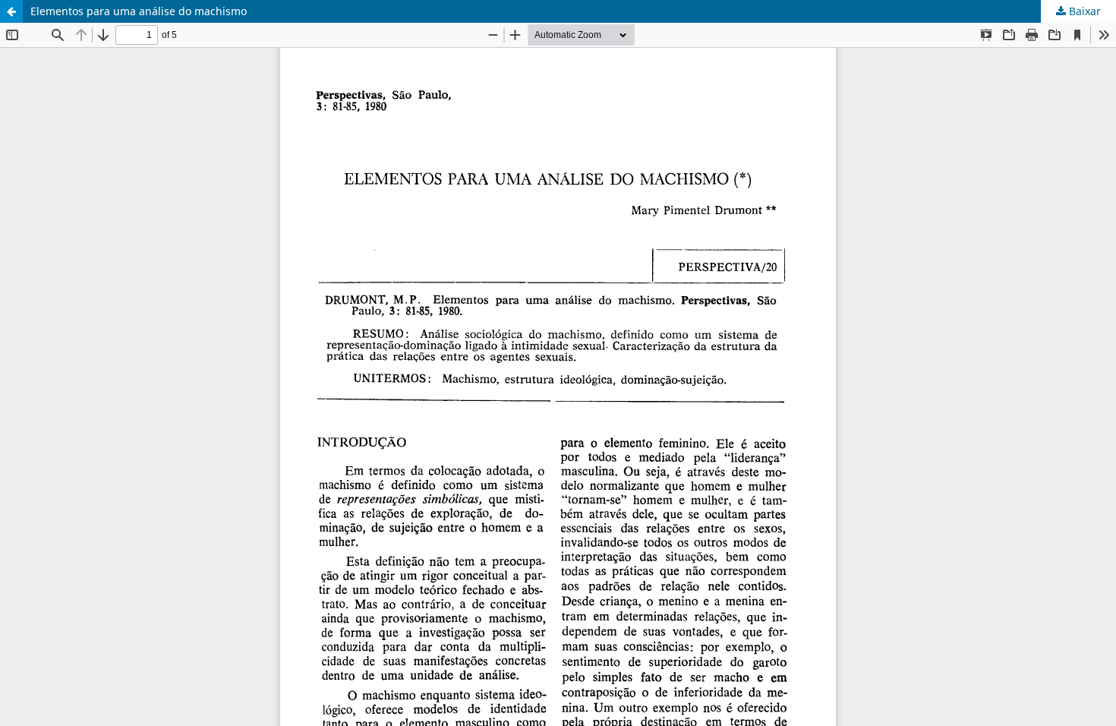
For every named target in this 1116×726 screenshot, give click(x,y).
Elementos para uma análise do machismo (138, 11)
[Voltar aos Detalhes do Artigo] (11, 11)
